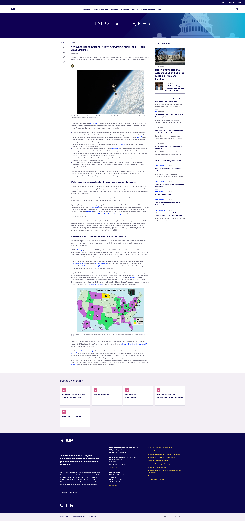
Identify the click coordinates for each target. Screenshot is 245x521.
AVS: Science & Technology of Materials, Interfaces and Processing (165, 471)
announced (94, 123)
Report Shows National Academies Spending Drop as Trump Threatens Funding (169, 74)
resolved (132, 277)
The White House (101, 395)
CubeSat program (77, 264)
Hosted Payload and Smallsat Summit (106, 214)
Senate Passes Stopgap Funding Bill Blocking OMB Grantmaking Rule (174, 88)
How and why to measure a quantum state (168, 170)
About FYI (152, 30)
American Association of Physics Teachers (162, 457)
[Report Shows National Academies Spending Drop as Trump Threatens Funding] (170, 56)
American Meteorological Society (159, 464)
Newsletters (231, 2)
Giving (240, 2)
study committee (86, 351)
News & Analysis (101, 9)
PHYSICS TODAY (160, 165)
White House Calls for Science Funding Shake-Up (169, 147)
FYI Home (92, 30)
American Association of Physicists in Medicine (164, 454)
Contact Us (113, 467)
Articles (102, 30)
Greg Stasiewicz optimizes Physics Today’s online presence (167, 204)
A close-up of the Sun (163, 194)
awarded (121, 144)
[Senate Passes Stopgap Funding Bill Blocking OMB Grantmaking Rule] (159, 86)
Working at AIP (64, 516)
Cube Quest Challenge (94, 284)
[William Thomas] (72, 66)
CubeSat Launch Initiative (89, 266)
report (73, 353)
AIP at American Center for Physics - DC (123, 457)
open (138, 137)
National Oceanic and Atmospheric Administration (170, 396)
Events (223, 2)
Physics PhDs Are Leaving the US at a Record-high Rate (169, 116)
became (73, 365)
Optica (150, 476)
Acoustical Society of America (158, 451)
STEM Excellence (148, 9)
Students (125, 9)
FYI (72, 42)
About (160, 9)
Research (114, 9)
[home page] (11, 9)
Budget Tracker (115, 30)
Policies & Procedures (78, 516)
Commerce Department (72, 416)
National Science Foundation (133, 396)
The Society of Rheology (156, 479)
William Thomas (80, 66)
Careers (135, 9)
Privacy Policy (92, 516)
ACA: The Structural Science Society (160, 447)
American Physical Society (157, 467)
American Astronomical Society (158, 460)
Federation (86, 9)
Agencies (142, 30)
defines (78, 250)
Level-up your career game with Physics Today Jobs (169, 185)
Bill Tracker (130, 30)
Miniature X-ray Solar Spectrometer (133, 344)
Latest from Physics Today (168, 160)
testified (94, 207)
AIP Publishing (114, 473)
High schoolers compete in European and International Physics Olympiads (168, 214)
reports (88, 212)
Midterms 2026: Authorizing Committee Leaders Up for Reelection (169, 132)
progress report (99, 264)
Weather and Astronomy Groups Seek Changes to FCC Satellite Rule (169, 100)
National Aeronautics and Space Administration (73, 396)
